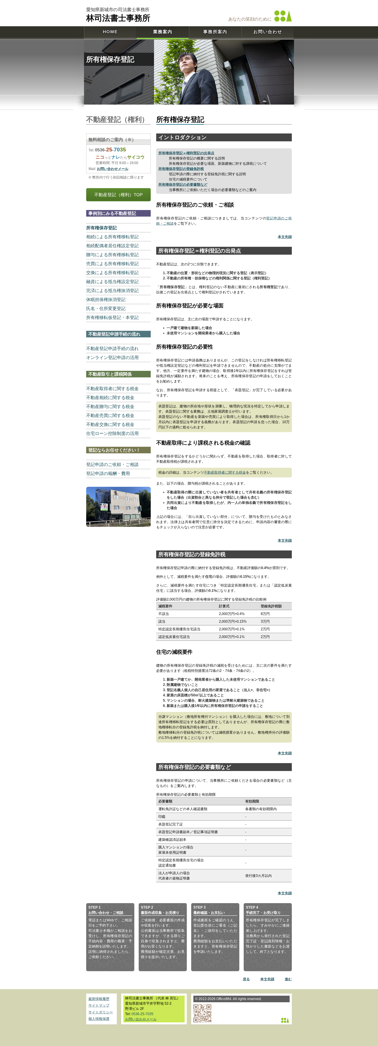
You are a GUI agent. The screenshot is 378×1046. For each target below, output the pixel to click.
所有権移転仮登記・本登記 (112, 317)
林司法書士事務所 (118, 17)
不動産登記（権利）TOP (118, 194)
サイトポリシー (100, 1012)
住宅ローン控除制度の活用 (112, 433)
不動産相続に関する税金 (110, 397)
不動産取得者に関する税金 (225, 472)
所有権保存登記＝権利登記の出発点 (186, 153)
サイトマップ (98, 1005)
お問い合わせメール (112, 169)
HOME (110, 31)
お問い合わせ (267, 31)
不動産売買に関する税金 (110, 415)
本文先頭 (285, 237)
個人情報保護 (98, 1019)
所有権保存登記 (101, 227)
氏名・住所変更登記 (106, 308)
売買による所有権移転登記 (112, 263)
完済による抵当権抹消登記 (112, 290)
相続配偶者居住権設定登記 (112, 245)
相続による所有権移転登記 (112, 236)
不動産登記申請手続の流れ (112, 348)
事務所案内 (215, 31)
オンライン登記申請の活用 (112, 357)
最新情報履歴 (98, 999)
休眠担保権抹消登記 (106, 299)
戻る (246, 979)
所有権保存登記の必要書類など (182, 184)
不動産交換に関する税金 (110, 424)
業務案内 (162, 31)
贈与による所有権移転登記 (112, 254)
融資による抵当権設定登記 (112, 281)
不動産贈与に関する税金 (110, 406)
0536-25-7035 (142, 1014)
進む (288, 979)
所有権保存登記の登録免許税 (181, 169)
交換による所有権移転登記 (112, 272)
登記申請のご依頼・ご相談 (112, 464)
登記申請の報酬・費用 (108, 473)
